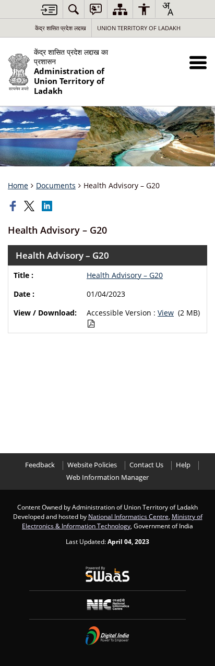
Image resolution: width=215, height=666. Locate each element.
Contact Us (146, 465)
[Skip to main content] (49, 9)
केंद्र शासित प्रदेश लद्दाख (60, 28)
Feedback (40, 465)
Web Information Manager (107, 477)
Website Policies (92, 465)
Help (183, 465)
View (166, 313)
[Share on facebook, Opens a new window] (14, 206)
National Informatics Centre (128, 516)
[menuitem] (73, 9)
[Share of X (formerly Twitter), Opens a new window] (30, 206)
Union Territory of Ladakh (139, 28)
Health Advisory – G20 (125, 275)
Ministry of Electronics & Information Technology (112, 521)
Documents (56, 185)
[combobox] (168, 9)
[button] (198, 62)
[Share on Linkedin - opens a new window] (48, 206)
